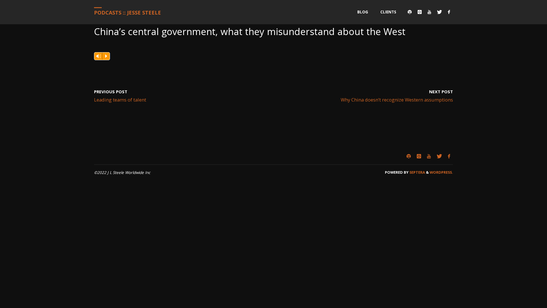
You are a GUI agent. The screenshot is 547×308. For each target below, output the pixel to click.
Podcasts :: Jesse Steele (127, 12)
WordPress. (441, 172)
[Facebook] (449, 12)
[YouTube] (429, 12)
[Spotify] (410, 12)
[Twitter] (439, 12)
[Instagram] (419, 12)
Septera (417, 172)
